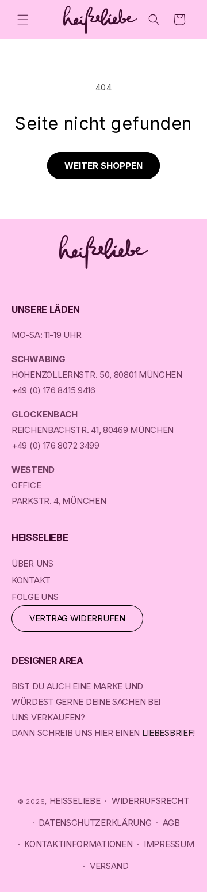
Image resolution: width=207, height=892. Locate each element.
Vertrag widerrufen (77, 618)
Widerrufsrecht (150, 800)
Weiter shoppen (103, 165)
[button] (23, 19)
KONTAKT (31, 580)
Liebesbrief (167, 732)
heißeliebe (75, 800)
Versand (109, 865)
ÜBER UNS (32, 563)
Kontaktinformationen (78, 843)
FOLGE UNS (35, 596)
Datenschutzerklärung (95, 822)
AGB (171, 822)
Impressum (169, 843)
